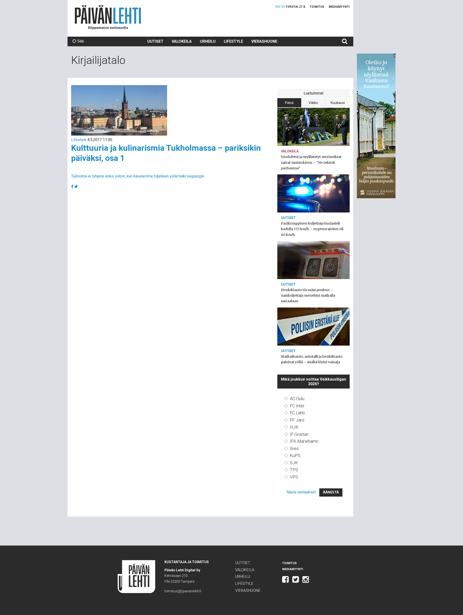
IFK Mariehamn (304, 441)
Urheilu (208, 41)
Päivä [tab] (289, 103)
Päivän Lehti (108, 17)
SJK (294, 462)
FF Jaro (297, 420)
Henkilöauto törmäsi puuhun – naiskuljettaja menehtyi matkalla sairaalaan (308, 295)
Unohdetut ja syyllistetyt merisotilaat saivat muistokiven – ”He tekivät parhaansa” (311, 162)
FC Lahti (297, 412)
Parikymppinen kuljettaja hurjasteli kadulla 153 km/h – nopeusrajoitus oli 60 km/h (312, 229)
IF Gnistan (299, 434)
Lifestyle (233, 41)
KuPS (295, 455)
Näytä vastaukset (301, 492)
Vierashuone (264, 41)
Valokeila (182, 41)
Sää (80, 41)
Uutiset (155, 41)
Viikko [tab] (313, 103)
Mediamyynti (339, 6)
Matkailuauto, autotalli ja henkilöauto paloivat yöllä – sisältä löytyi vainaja (312, 359)
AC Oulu (297, 398)
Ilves (294, 448)
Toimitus (317, 6)
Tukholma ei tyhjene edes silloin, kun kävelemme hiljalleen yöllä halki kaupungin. (138, 176)
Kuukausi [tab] (338, 103)
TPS (294, 469)
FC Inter (297, 405)
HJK (294, 427)
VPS (294, 476)
